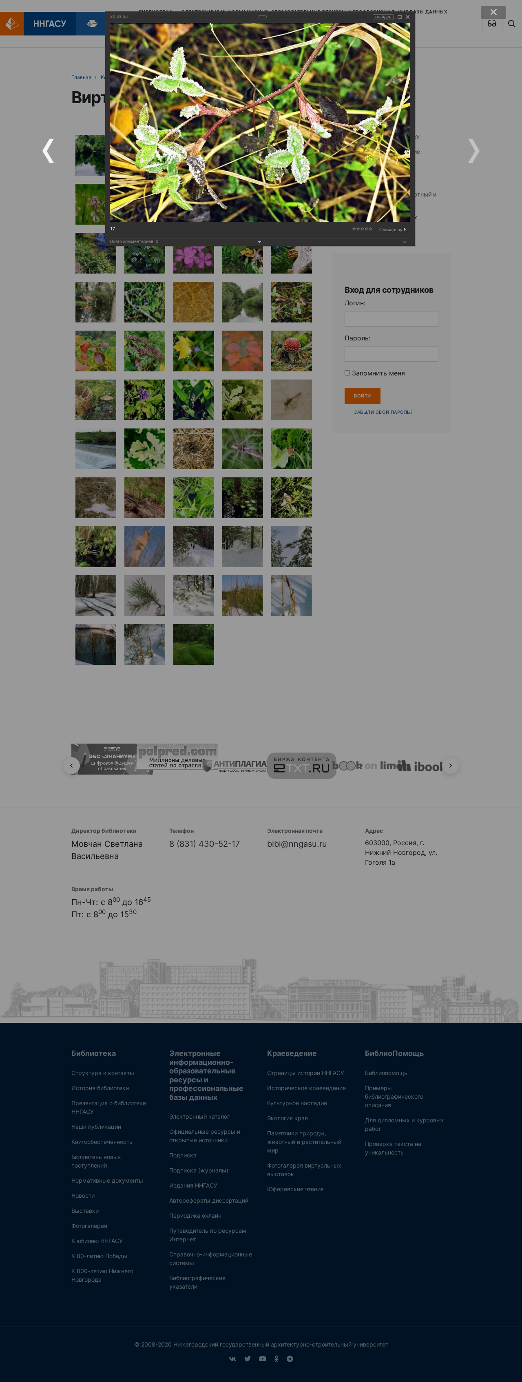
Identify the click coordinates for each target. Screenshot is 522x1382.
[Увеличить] (400, 17)
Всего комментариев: (134, 241)
